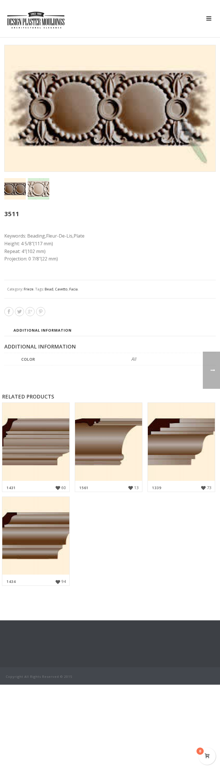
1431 (11, 487)
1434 (11, 581)
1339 (156, 487)
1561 (84, 487)
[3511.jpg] (38, 189)
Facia (73, 289)
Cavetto (61, 289)
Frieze (29, 289)
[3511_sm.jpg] (15, 189)
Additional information (42, 330)
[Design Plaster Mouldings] (35, 20)
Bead (49, 289)
